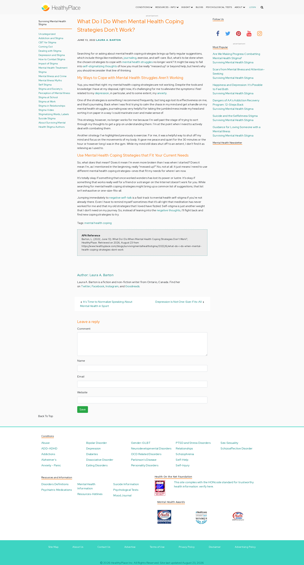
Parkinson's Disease (144, 460)
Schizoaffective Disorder (237, 448)
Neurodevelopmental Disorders (151, 448)
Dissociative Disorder (99, 460)
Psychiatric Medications (56, 490)
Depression (93, 448)
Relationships (184, 448)
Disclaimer (215, 546)
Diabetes (92, 454)
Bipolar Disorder (96, 443)
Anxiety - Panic (51, 465)
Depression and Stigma (52, 55)
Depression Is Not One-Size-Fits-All (178, 302)
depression (102, 93)
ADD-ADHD (49, 448)
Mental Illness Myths (50, 80)
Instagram (112, 286)
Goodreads (132, 286)
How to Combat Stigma (52, 59)
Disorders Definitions (54, 484)
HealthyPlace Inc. (122, 563)
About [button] (239, 7)
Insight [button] (186, 7)
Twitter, (86, 286)
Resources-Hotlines (90, 494)
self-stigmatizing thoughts (100, 66)
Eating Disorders (96, 465)
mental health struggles (137, 62)
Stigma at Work (47, 101)
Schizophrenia (185, 454)
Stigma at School (48, 97)
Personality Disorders (144, 465)
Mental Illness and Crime (53, 76)
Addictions (48, 454)
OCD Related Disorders (146, 454)
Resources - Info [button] (165, 7)
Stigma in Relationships (52, 105)
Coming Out (46, 46)
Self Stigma (45, 84)
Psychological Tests (219, 7)
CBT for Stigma (47, 42)
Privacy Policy (187, 546)
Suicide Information (126, 484)
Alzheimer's (48, 460)
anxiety (162, 93)
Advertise (130, 546)
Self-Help (182, 460)
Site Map (53, 546)
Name (81, 361)
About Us (77, 546)
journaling (130, 58)
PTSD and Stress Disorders (193, 443)
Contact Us (103, 546)
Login (252, 7)
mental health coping (98, 223)
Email (80, 376)
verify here (206, 486)
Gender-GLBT (140, 443)
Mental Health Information (86, 486)
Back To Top (45, 416)
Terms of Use (157, 546)
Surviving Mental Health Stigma (233, 62)
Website (82, 392)
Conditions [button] (143, 7)
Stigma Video (46, 110)
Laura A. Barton (108, 40)
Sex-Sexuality (229, 443)
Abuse (45, 443)
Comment (84, 329)
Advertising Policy (245, 546)
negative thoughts (168, 210)
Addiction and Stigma (51, 38)
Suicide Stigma (47, 118)
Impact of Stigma (48, 63)
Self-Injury (182, 465)
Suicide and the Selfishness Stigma (235, 116)
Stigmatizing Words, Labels (54, 114)
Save (83, 409)
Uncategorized (47, 34)
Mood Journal (122, 495)
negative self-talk (120, 197)
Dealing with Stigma (50, 50)
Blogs (199, 7)
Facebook (98, 286)
